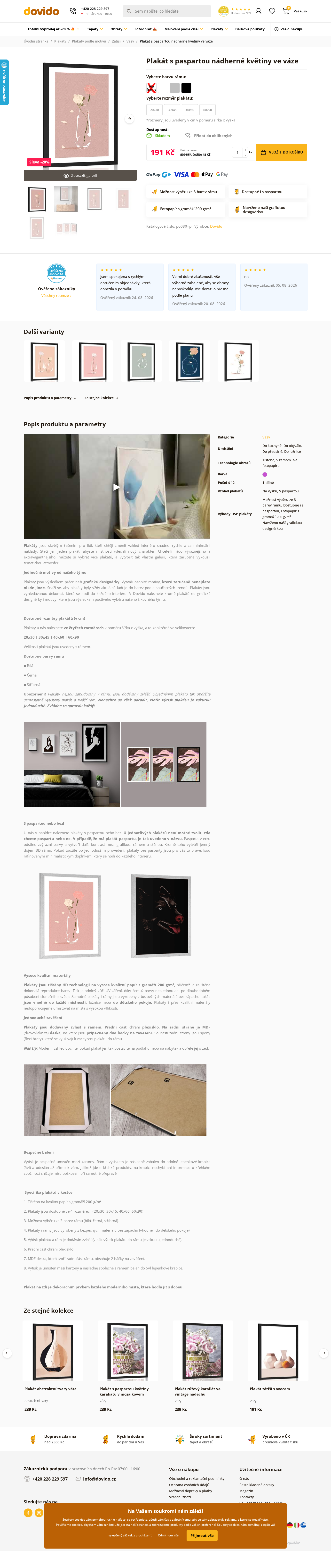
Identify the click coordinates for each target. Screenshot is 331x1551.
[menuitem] (53, 29)
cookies (77, 1525)
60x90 (207, 110)
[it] (297, 1525)
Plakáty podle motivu (89, 41)
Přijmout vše (202, 1535)
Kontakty (246, 1497)
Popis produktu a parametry (47, 397)
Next (129, 119)
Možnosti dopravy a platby (190, 1491)
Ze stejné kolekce (99, 397)
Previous (7, 1353)
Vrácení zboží (180, 1497)
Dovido (216, 226)
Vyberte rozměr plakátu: (170, 98)
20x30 (154, 110)
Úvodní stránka (36, 41)
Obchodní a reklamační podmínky (196, 1478)
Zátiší (116, 41)
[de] (290, 1525)
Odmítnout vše (168, 1535)
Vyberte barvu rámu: (166, 76)
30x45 (172, 110)
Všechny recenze (55, 295)
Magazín (246, 1491)
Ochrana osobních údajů (189, 1484)
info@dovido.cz (99, 1479)
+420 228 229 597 (49, 1479)
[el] (303, 1525)
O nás (244, 1478)
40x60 (190, 110)
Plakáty (60, 41)
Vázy (130, 41)
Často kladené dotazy (256, 1484)
